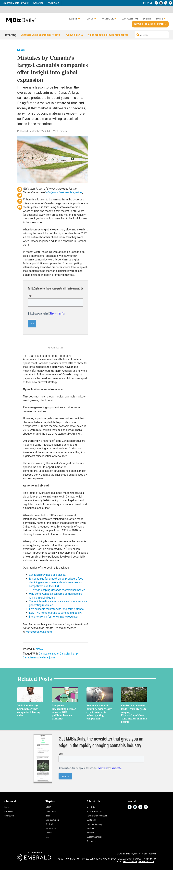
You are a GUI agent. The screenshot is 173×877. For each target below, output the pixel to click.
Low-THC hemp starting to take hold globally (55, 612)
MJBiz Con (91, 820)
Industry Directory (94, 824)
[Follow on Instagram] (170, 3)
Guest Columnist (94, 837)
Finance (48, 833)
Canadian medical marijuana (39, 657)
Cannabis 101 (130, 18)
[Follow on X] (165, 3)
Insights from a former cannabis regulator (53, 616)
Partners (90, 833)
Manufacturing (52, 820)
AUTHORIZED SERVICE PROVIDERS (93, 859)
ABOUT (61, 859)
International (50, 812)
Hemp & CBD (51, 828)
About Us (90, 807)
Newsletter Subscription (150, 24)
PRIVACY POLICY (146, 861)
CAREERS (70, 859)
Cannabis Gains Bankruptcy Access (40, 34)
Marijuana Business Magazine (64, 192)
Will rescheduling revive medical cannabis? (112, 34)
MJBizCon (53, 3)
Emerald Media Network (16, 3)
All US (48, 807)
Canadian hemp (69, 653)
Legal (47, 837)
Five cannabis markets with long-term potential (56, 609)
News (21, 50)
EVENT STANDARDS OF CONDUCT (127, 859)
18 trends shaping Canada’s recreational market (57, 590)
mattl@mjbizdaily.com (39, 632)
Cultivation (50, 824)
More (159, 18)
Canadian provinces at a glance (47, 574)
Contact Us (91, 841)
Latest (73, 18)
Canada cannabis (49, 653)
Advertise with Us (94, 812)
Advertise (38, 3)
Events (147, 18)
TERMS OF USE (130, 861)
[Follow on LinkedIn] (161, 3)
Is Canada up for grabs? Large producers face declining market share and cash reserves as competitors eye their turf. (56, 582)
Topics (89, 18)
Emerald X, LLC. (131, 854)
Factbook (108, 18)
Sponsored (9, 816)
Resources (8, 812)
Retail (47, 816)
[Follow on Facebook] (156, 3)
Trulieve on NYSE (73, 34)
